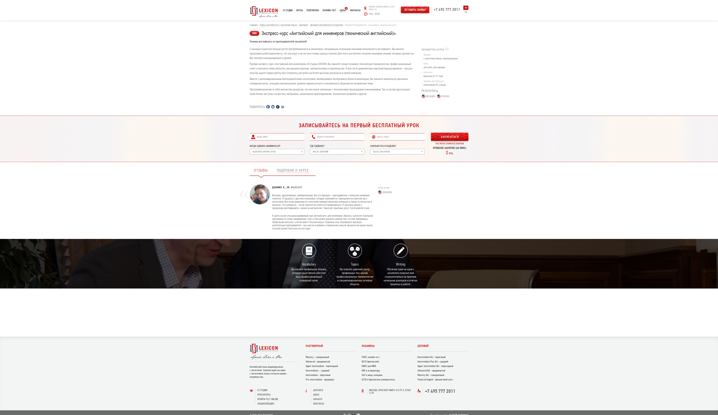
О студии (288, 10)
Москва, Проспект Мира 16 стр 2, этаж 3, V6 (390, 391)
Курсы (299, 10)
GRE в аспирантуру (371, 370)
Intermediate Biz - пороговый (432, 357)
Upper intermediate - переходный (322, 366)
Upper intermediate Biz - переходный (435, 366)
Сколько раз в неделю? (383, 146)
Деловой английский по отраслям (326, 25)
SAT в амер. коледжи (372, 375)
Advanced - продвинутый (318, 361)
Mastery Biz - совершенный (431, 375)
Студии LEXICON (317, 64)
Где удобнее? (317, 146)
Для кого (318, 390)
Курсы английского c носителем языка (278, 25)
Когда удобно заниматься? (265, 146)
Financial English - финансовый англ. (435, 379)
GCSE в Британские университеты (378, 379)
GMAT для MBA (369, 366)
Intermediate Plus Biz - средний (433, 361)
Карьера (317, 399)
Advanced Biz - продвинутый (431, 370)
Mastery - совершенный (317, 357)
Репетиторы (312, 10)
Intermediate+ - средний (317, 370)
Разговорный (314, 346)
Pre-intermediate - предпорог (320, 379)
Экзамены (368, 346)
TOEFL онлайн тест (371, 357)
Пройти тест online (267, 399)
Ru (466, 7)
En (466, 12)
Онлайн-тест (329, 10)
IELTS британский (370, 361)
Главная (253, 25)
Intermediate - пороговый (318, 375)
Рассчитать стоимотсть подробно (449, 143)
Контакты (355, 10)
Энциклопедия (265, 403)
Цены (343, 10)
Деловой (303, 25)
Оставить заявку (415, 10)
